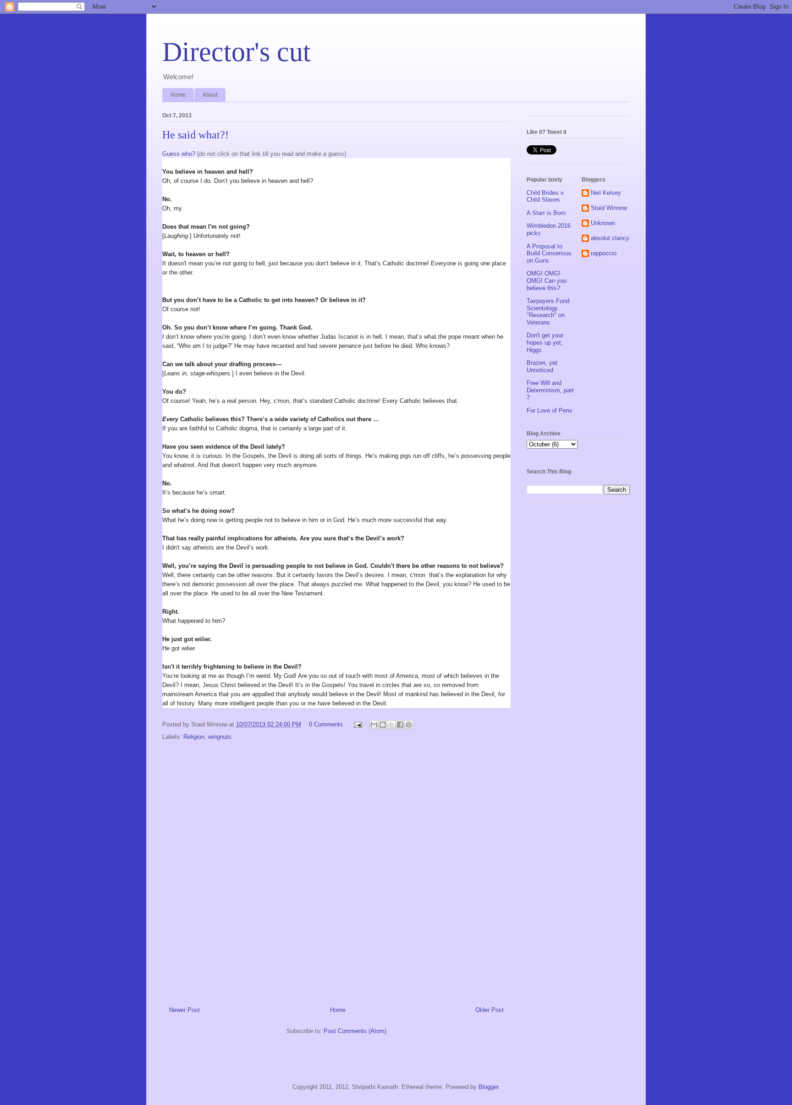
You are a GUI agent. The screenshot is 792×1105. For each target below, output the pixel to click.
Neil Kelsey (606, 192)
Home (178, 95)
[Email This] (374, 724)
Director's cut (236, 52)
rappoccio (603, 253)
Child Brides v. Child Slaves (546, 196)
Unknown (603, 223)
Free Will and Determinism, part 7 (550, 390)
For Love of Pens (549, 410)
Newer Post (184, 1009)
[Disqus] (336, 868)
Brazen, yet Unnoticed (542, 366)
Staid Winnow (609, 207)
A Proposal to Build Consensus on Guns (549, 253)
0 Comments (326, 724)
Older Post (489, 1009)
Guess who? (178, 153)
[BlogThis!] (382, 724)
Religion (193, 736)
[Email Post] (357, 724)
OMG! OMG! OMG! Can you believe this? (546, 280)
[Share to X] (391, 724)
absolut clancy (610, 238)
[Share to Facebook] (400, 724)
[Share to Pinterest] (408, 724)
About (210, 95)
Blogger (488, 1086)
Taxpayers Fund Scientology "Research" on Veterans (548, 311)
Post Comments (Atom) (355, 1031)
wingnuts (219, 736)
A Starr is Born (546, 212)
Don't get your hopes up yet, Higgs (545, 342)
